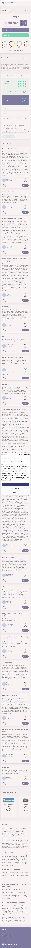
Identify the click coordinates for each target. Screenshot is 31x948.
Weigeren (15, 492)
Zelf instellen (15, 488)
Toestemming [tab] (5, 458)
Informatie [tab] (25, 458)
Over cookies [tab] (15, 458)
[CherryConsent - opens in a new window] (24, 454)
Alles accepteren (15, 484)
